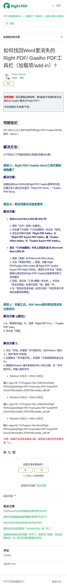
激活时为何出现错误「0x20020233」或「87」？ (28, 528)
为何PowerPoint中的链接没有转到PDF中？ (25, 511)
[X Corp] (9, 452)
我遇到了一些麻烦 (33, 16)
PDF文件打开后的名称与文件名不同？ (23, 522)
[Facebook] (4, 452)
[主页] (15, 5)
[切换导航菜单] (53, 5)
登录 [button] (58, 5)
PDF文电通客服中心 (12, 16)
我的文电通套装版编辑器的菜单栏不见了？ (25, 516)
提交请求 (41, 485)
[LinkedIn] (13, 452)
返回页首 (8, 496)
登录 (7, 564)
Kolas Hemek (19, 74)
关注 (8, 83)
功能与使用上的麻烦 (54, 16)
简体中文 (57, 581)
